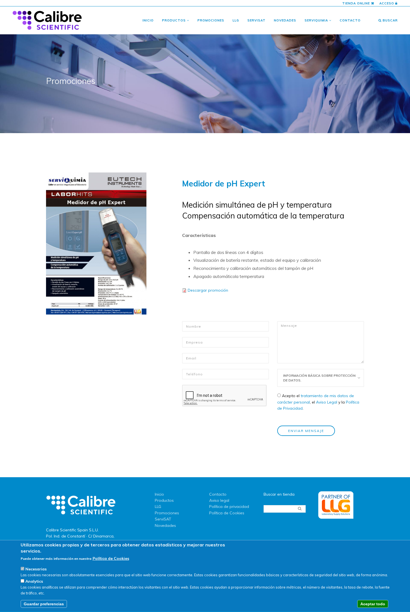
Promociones (210, 20)
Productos (174, 20)
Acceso (387, 3)
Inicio (148, 20)
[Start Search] (299, 508)
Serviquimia (317, 20)
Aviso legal (219, 500)
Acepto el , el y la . (318, 402)
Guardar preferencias (44, 604)
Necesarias (36, 569)
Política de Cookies (226, 512)
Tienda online (356, 3)
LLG (236, 20)
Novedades (285, 20)
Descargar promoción (208, 290)
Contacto (350, 20)
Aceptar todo (372, 604)
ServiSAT (256, 20)
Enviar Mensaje (306, 431)
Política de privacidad (229, 506)
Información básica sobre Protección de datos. (319, 377)
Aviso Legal (326, 402)
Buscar (390, 20)
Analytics (34, 581)
